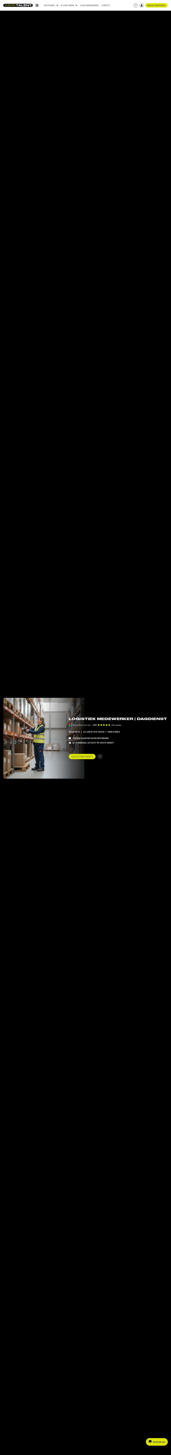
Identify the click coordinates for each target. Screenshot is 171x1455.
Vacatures (49, 5)
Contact (105, 5)
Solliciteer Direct (82, 756)
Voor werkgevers (89, 5)
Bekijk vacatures (156, 5)
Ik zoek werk (67, 5)
